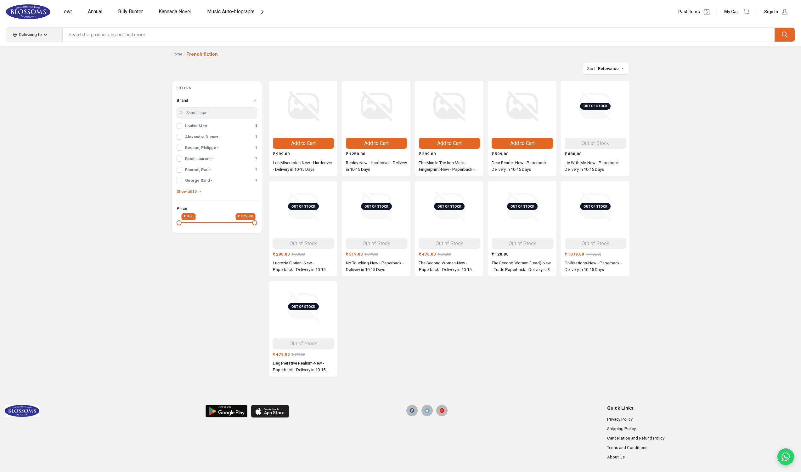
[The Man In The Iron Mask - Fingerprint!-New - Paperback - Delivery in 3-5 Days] (449, 106)
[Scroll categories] (262, 12)
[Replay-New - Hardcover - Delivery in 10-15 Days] (376, 106)
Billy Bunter (130, 11)
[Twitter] (427, 410)
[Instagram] (442, 410)
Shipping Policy (621, 428)
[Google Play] (226, 411)
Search (784, 34)
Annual (95, 11)
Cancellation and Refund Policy (635, 438)
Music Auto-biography (231, 11)
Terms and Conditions (627, 447)
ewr (68, 11)
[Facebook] (412, 410)
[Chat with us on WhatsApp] (785, 456)
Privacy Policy (620, 419)
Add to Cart (303, 143)
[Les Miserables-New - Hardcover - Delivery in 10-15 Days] (303, 106)
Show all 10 (187, 191)
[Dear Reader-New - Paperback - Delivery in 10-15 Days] (522, 106)
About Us (616, 457)
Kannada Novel (175, 11)
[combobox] (419, 35)
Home (177, 54)
